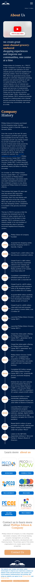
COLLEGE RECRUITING (8, 513)
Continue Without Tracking (21, 581)
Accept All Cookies (6, 581)
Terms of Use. (5, 578)
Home (26, 8)
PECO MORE (26, 493)
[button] (17, 29)
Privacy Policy (27, 576)
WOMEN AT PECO (26, 473)
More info (12, 578)
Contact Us (17, 552)
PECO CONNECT (26, 513)
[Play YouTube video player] (17, 29)
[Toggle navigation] (31, 3)
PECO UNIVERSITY (9, 493)
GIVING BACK (9, 473)
